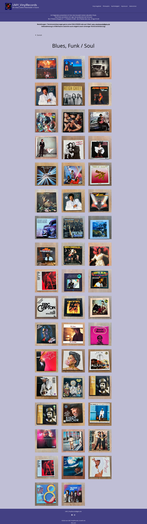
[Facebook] (72, 515)
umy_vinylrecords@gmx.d (100, 24)
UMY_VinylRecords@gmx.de (73, 511)
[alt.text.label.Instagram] (74, 515)
